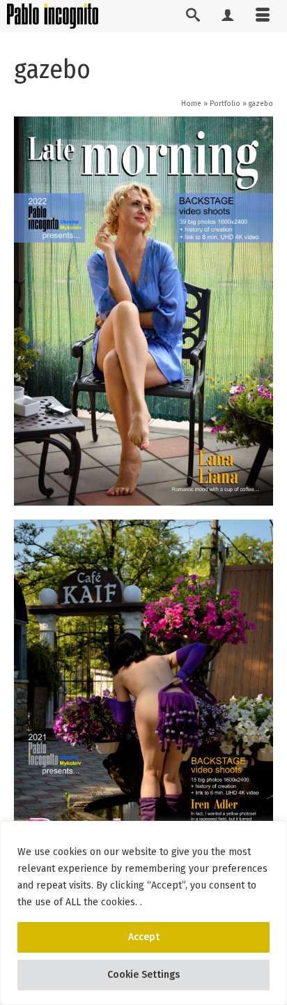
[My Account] (227, 16)
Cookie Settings (143, 975)
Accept (144, 937)
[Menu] (262, 16)
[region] (143, 913)
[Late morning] (143, 311)
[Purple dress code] (143, 714)
